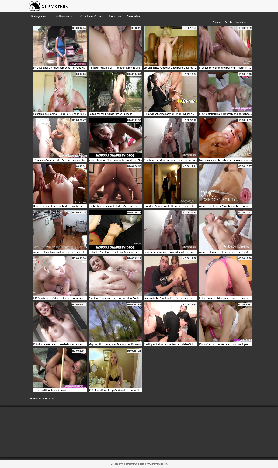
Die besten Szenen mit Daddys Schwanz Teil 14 (116, 206)
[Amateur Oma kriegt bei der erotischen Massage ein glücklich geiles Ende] (226, 230)
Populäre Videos (91, 16)
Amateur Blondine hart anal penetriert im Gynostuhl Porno (178, 159)
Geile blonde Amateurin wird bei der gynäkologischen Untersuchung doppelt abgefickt (194, 251)
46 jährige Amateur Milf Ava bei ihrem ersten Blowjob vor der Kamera (74, 159)
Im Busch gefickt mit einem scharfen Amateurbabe (62, 67)
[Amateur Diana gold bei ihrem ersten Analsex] (115, 276)
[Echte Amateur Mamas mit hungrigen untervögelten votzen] (226, 276)
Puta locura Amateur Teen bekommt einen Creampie (64, 344)
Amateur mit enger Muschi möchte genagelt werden (229, 206)
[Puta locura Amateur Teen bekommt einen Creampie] (60, 322)
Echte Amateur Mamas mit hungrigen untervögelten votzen (233, 298)
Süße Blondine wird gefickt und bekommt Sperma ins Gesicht (124, 390)
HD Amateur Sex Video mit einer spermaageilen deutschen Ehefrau (72, 298)
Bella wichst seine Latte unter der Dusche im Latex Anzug (177, 113)
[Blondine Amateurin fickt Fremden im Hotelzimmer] (170, 184)
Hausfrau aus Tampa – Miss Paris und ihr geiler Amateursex (68, 113)
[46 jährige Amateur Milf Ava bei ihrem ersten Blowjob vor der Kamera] (60, 138)
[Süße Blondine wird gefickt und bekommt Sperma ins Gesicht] (115, 368)
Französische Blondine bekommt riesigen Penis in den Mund (234, 67)
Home (32, 398)
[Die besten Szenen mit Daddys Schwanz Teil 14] (115, 184)
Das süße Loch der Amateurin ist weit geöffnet (226, 344)
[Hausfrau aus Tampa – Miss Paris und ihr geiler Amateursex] (60, 92)
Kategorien (39, 16)
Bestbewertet (63, 16)
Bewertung (240, 21)
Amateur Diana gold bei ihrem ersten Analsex (115, 298)
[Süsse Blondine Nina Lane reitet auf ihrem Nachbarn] (115, 138)
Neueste (217, 21)
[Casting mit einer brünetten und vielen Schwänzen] (170, 322)
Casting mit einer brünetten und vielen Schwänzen (173, 344)
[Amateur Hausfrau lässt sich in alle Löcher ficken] (60, 230)
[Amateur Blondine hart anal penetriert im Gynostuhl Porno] (170, 138)
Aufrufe (228, 21)
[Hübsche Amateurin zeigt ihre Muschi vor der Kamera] (115, 230)
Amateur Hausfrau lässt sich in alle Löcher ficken (61, 251)
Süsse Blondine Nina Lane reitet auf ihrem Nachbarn (119, 159)
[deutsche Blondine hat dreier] (60, 368)
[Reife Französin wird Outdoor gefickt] (115, 92)
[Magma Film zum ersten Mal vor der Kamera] (115, 322)
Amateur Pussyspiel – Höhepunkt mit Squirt (114, 67)
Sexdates (133, 16)
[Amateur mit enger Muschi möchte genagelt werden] (226, 184)
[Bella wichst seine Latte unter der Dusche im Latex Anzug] (170, 92)
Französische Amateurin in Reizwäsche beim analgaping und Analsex (184, 298)
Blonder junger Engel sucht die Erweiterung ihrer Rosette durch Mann (74, 206)
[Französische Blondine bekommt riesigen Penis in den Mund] (226, 46)
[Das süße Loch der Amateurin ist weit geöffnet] (226, 322)
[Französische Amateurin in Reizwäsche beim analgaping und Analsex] (170, 276)
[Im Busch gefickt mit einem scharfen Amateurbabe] (60, 46)
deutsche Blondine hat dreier (50, 390)
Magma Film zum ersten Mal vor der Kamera (115, 344)
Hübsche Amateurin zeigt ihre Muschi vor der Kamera (120, 251)
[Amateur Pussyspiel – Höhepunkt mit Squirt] (115, 46)
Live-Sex (115, 16)
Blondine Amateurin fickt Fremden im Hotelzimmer (174, 206)
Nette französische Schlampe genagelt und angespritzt (230, 159)
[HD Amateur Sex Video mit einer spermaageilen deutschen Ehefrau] (60, 276)
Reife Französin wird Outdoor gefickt (110, 113)
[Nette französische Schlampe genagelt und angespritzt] (226, 138)
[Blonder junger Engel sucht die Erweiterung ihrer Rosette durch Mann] (60, 184)
